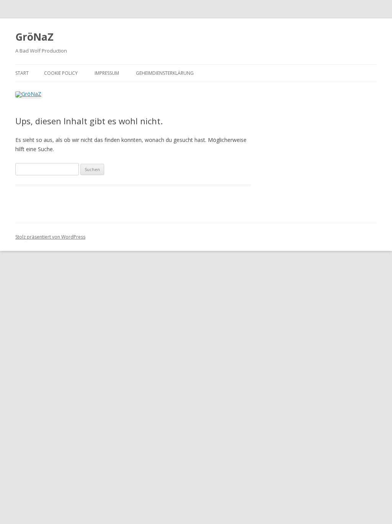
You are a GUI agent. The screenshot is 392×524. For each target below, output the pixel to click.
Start (22, 73)
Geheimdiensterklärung (165, 73)
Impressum (107, 73)
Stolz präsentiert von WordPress (50, 237)
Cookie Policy (61, 73)
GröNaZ (34, 37)
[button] (376, 11)
